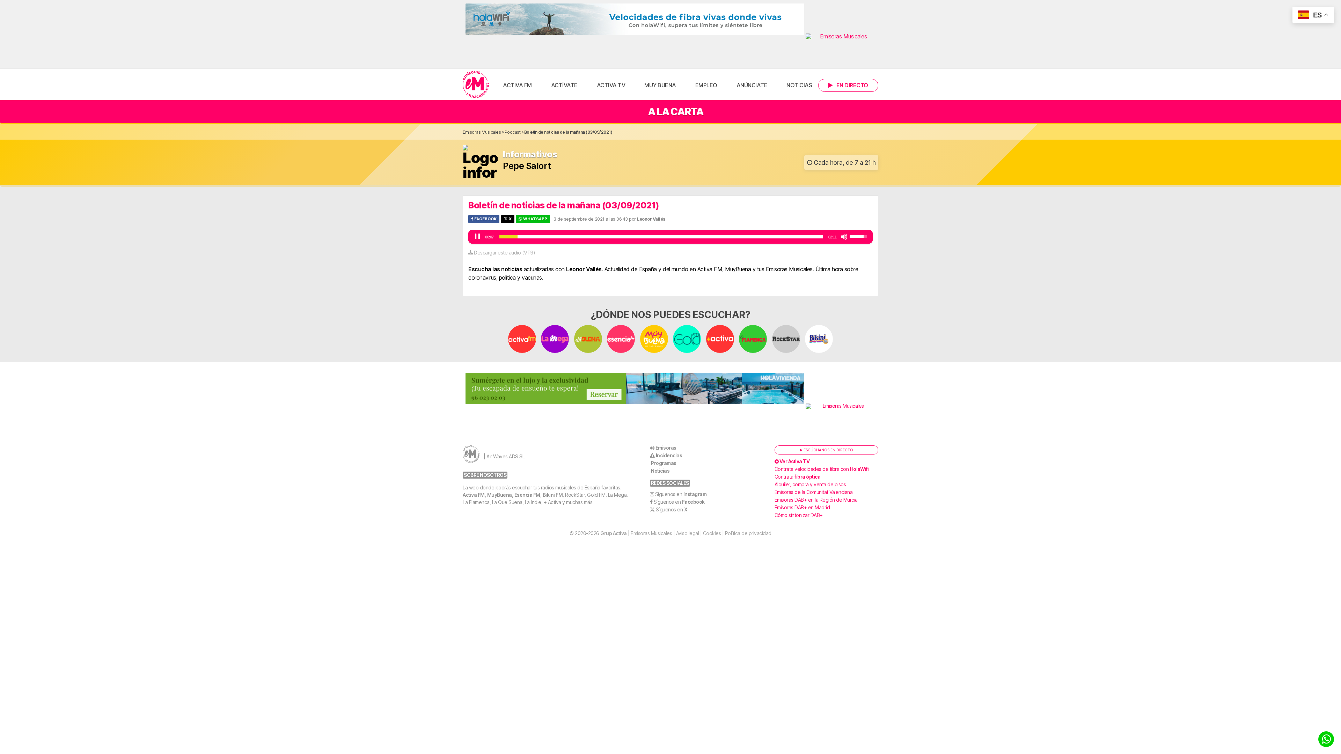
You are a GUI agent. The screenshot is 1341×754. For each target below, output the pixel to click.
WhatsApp (534, 218)
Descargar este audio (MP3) (504, 253)
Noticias (799, 85)
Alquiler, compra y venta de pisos (810, 484)
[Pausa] (477, 236)
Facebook (485, 218)
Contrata (798, 477)
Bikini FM (553, 495)
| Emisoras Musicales (636, 533)
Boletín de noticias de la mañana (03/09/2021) (563, 205)
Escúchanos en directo (828, 450)
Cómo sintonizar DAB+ (799, 515)
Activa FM (517, 85)
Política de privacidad (748, 533)
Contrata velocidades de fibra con (822, 469)
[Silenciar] (844, 236)
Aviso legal (687, 533)
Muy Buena (660, 85)
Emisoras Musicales (482, 132)
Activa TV (611, 85)
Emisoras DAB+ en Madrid (802, 507)
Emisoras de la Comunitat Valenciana (814, 492)
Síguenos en (681, 494)
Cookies (712, 533)
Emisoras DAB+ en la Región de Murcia (816, 500)
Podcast (513, 132)
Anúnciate (752, 85)
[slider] (661, 236)
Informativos (530, 154)
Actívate (564, 85)
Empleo (706, 85)
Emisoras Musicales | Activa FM (476, 84)
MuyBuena (499, 495)
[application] (670, 237)
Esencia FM (527, 495)
